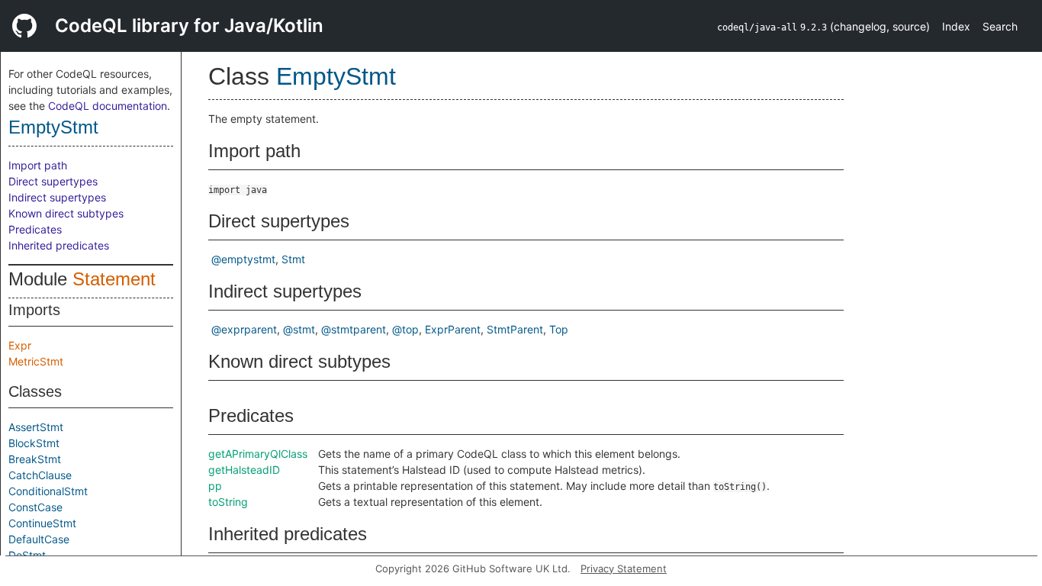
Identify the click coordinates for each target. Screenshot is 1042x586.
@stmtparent (353, 329)
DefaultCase (38, 539)
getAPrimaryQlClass (257, 453)
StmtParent (515, 329)
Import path (37, 165)
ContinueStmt (42, 523)
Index (956, 26)
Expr (19, 345)
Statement (114, 279)
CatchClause (40, 474)
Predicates (35, 229)
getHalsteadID (244, 469)
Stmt (293, 259)
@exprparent (244, 329)
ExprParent (453, 329)
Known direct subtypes (66, 213)
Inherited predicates (58, 245)
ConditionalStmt (48, 491)
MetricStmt (35, 361)
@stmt (299, 329)
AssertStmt (35, 426)
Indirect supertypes (57, 197)
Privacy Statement (623, 568)
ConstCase (35, 507)
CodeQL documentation (107, 105)
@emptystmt (243, 259)
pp (215, 485)
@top (405, 329)
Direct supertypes (53, 181)
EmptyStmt (53, 127)
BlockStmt (33, 442)
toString (228, 501)
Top (558, 329)
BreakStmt (34, 458)
